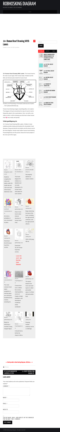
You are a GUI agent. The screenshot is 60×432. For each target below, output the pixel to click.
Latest (47, 51)
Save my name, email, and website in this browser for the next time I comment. (18, 418)
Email (5, 403)
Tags (53, 51)
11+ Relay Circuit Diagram (50, 97)
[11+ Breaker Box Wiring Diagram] (41, 92)
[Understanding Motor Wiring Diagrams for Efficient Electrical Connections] (41, 55)
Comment (6, 386)
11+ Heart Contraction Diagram (28, 372)
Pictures (7, 367)
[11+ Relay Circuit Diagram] (41, 98)
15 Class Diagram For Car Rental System (10, 372)
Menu (30, 12)
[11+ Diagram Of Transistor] (41, 85)
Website (5, 409)
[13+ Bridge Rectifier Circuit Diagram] (41, 104)
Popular (41, 51)
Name (5, 397)
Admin (17, 47)
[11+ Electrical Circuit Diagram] (41, 72)
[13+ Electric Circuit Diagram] (41, 65)
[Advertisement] (30, 27)
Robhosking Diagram (19, 4)
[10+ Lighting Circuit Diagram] (41, 78)
